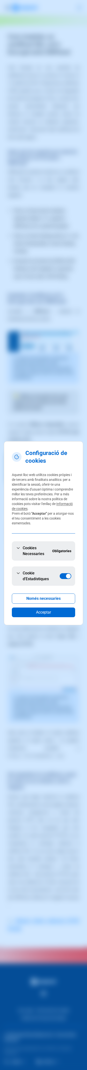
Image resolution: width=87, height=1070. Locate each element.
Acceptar (43, 612)
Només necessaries (43, 598)
